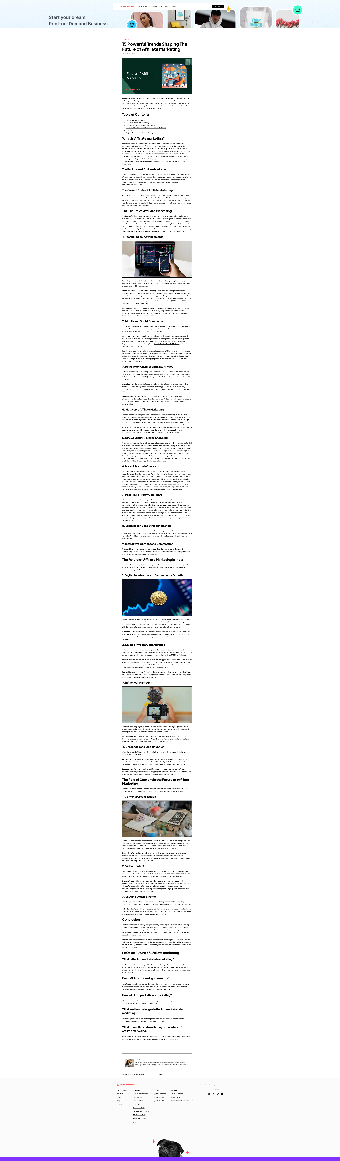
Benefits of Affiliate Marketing (174, 655)
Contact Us (120, 1104)
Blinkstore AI (137, 1118)
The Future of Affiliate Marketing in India (140, 125)
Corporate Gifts (138, 1101)
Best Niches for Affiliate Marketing (167, 344)
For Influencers (138, 1097)
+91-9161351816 (161, 1101)
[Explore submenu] (156, 6)
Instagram (151, 351)
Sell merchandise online (141, 1111)
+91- (157, 1097)
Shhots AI (136, 1122)
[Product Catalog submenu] (148, 6)
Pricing (119, 1097)
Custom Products (138, 1108)
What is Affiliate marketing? (136, 120)
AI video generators (172, 886)
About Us (120, 1094)
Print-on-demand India (140, 1094)
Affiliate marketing (128, 144)
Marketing (125, 39)
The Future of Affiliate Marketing (137, 123)
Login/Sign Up (217, 6)
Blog (118, 1101)
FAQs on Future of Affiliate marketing (139, 133)
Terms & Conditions (177, 1094)
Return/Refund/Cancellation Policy (182, 1101)
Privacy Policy (175, 1097)
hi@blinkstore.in (161, 1094)
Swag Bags (136, 1104)
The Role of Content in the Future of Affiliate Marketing (146, 128)
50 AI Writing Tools (139, 1115)
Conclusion (130, 130)
